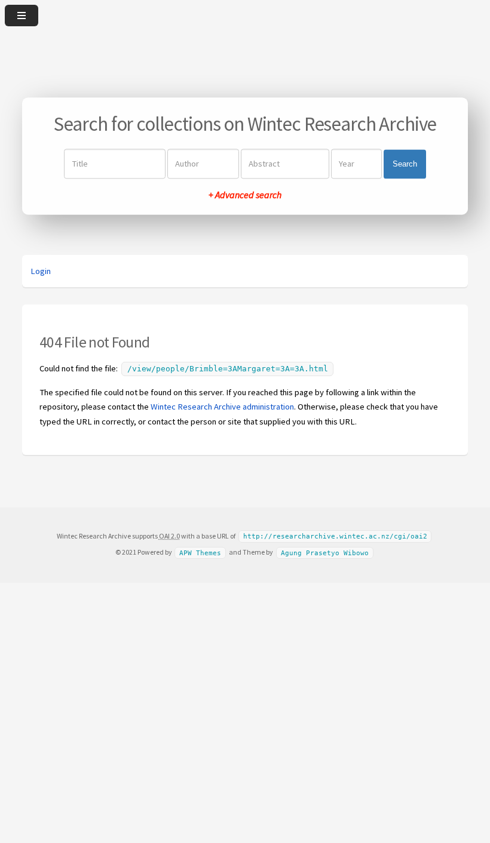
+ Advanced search (245, 195)
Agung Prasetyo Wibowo (325, 552)
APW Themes (200, 552)
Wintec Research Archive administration (222, 406)
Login (40, 271)
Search (405, 163)
